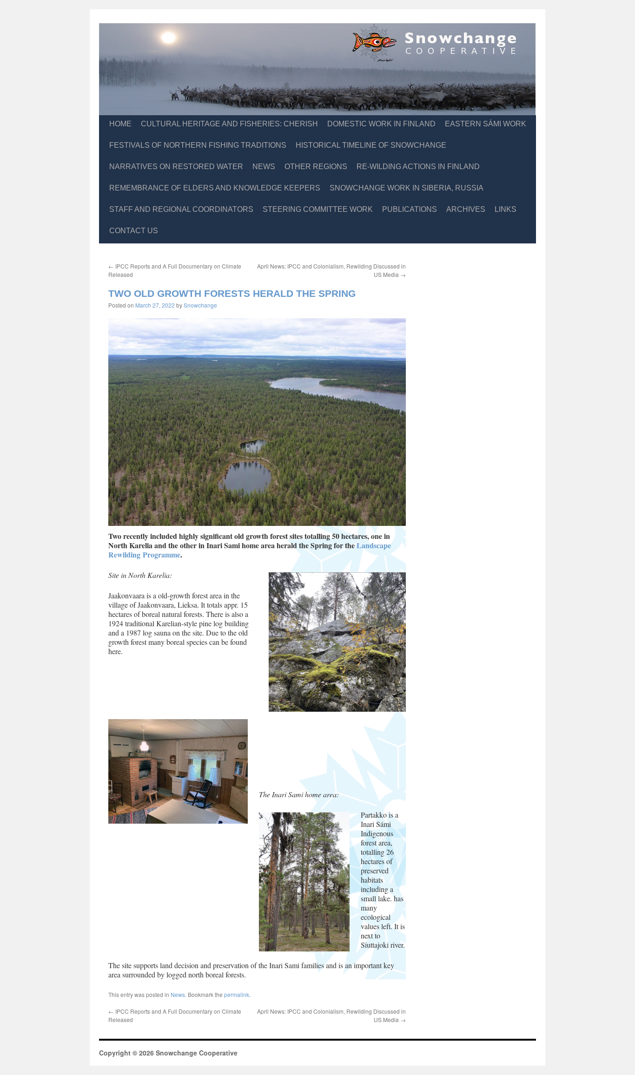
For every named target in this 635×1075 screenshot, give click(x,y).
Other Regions (315, 166)
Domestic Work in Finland (381, 124)
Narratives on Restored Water (176, 166)
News (263, 166)
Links (505, 209)
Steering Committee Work (318, 209)
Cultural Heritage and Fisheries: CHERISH (229, 124)
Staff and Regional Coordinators (181, 209)
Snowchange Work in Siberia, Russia (406, 188)
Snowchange (200, 305)
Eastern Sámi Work (485, 124)
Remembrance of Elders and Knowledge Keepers (214, 188)
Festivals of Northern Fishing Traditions (197, 145)
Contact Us (133, 231)
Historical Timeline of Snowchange (371, 145)
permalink (236, 994)
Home (120, 124)
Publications (409, 209)
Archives (465, 209)
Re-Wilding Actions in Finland (418, 166)
